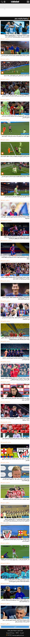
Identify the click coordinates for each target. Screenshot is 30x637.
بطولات (8, 630)
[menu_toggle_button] (28, 1)
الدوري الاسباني (26, 214)
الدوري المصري (26, 274)
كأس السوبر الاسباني (25, 53)
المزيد (15, 626)
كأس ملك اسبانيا (26, 254)
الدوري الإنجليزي (26, 33)
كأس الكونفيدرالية (25, 516)
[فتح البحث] (2, 2)
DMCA (17, 632)
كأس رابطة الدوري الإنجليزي (24, 375)
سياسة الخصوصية (10, 632)
